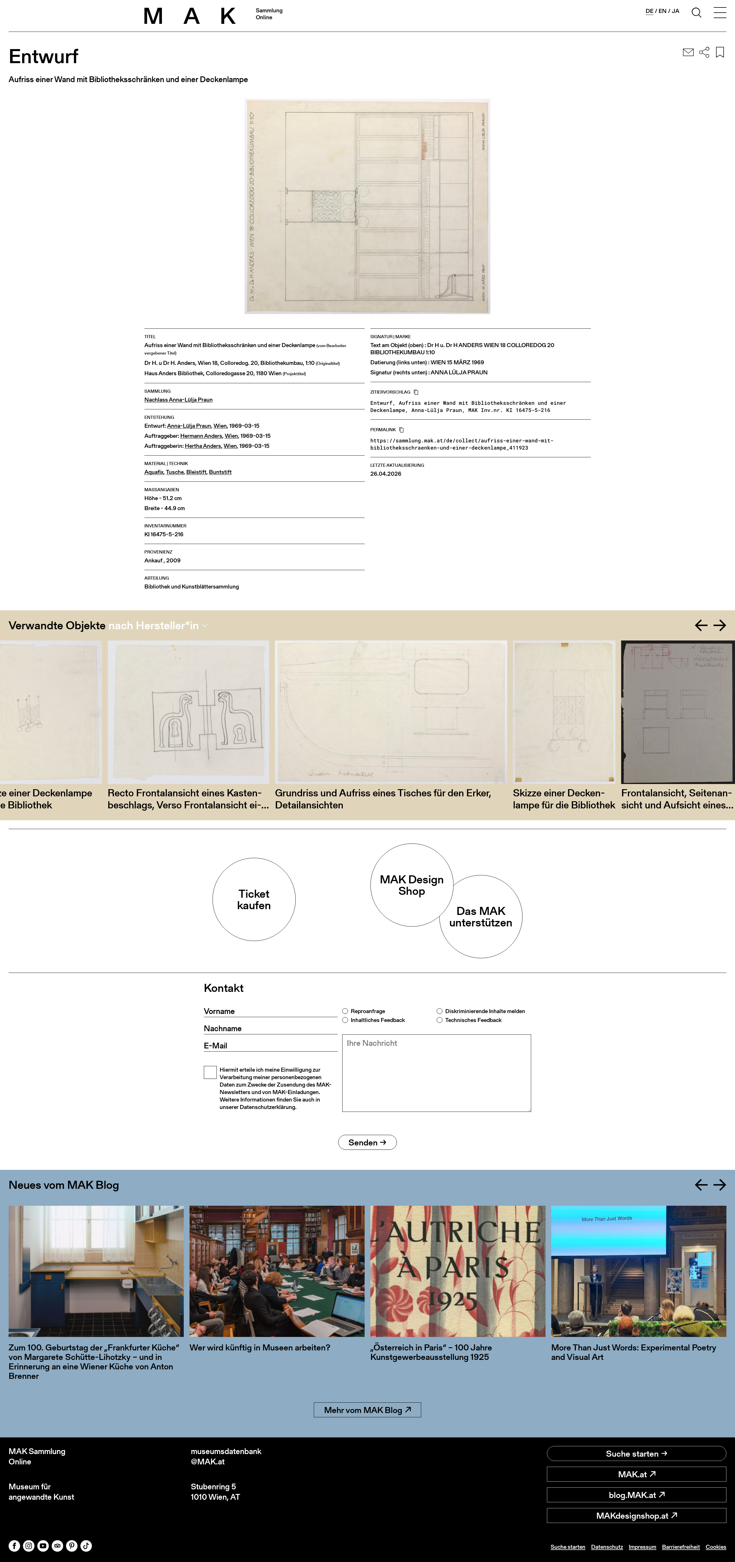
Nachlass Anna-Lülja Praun (178, 399)
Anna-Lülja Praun (189, 425)
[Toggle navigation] (720, 13)
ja (675, 11)
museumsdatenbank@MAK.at (226, 1456)
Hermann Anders (201, 436)
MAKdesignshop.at (632, 1515)
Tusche (175, 472)
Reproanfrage (368, 1011)
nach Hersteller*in (154, 625)
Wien (220, 425)
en (663, 11)
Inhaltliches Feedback (378, 1020)
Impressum (642, 1547)
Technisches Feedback (473, 1020)
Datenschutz (607, 1547)
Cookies (716, 1547)
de (649, 11)
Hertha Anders (203, 446)
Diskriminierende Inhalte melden (485, 1011)
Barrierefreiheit (681, 1547)
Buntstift (220, 472)
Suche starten (632, 1453)
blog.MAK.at (632, 1495)
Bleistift (196, 472)
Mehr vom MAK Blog (363, 1410)
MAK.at (632, 1474)
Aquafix (153, 472)
